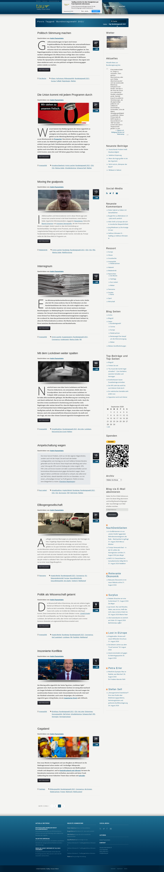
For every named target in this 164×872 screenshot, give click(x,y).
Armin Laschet (70, 165)
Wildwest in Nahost (115, 170)
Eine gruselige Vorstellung (79, 856)
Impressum (120, 868)
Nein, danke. (85, 11)
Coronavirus (56, 339)
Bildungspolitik (69, 78)
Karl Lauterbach (57, 637)
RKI (81, 339)
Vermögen (55, 717)
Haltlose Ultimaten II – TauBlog (75, 853)
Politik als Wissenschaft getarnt (56, 594)
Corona (112, 327)
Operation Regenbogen (67, 481)
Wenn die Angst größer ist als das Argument (47, 849)
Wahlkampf (82, 581)
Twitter (110, 193)
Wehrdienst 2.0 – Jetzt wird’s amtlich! (84, 831)
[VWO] (71, 11)
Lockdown (87, 429)
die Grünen (62, 493)
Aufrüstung (59, 78)
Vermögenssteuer (65, 717)
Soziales (110, 292)
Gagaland (43, 728)
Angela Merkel (67, 490)
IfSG (94, 250)
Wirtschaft (111, 301)
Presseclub (58, 139)
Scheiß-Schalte (85, 613)
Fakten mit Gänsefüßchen (83, 828)
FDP (68, 493)
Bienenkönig (78, 221)
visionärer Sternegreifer (64, 223)
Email (117, 193)
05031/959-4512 (104, 851)
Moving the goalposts (50, 181)
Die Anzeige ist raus (82, 839)
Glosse (110, 255)
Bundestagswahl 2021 (82, 78)
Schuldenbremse (70, 168)
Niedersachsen (55, 792)
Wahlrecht (69, 792)
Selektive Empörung (115, 155)
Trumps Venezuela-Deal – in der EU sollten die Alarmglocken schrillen (117, 550)
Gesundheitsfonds (76, 578)
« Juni (108, 427)
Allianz (53, 78)
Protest (62, 792)
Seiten (110, 321)
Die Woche (42, 78)
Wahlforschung (67, 252)
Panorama (42, 575)
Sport (110, 298)
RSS (107, 193)
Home (105, 24)
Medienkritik (43, 250)
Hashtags (42, 789)
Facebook (114, 193)
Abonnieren (112, 515)
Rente (112, 294)
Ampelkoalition (57, 429)
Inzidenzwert (65, 339)
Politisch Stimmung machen (54, 32)
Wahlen (73, 81)
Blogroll (110, 318)
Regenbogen (66, 81)
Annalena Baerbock (58, 165)
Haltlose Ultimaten (90, 853)
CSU (53, 168)
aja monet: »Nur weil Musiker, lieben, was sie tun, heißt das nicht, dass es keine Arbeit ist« (118, 609)
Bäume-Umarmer (47, 223)
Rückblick (76, 637)
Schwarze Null (81, 168)
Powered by (66, 11)
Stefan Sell (115, 689)
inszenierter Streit (70, 698)
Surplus (113, 595)
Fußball (58, 81)
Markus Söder (59, 168)
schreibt (82, 776)
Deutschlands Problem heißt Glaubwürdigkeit (46, 828)
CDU (92, 165)
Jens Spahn (67, 581)
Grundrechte (112, 258)
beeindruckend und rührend (70, 770)
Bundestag (65, 250)
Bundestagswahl (115, 323)
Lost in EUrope (117, 632)
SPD (93, 714)
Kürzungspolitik (57, 714)
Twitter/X (75, 581)
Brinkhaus (55, 711)
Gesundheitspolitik (57, 581)
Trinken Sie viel (113, 365)
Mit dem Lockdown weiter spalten (57, 353)
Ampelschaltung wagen (51, 445)
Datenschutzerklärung (54, 1)
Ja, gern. (96, 11)
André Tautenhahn (57, 38)
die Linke (81, 429)
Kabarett (111, 267)
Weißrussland (77, 792)
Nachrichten (112, 274)
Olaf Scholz (73, 493)
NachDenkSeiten (116, 528)
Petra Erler (115, 668)
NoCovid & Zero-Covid (59, 431)
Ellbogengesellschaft (49, 504)
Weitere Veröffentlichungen (117, 346)
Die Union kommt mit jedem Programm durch (64, 94)
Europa (53, 81)
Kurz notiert (43, 490)
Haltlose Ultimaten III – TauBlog (75, 848)
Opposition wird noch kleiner (117, 397)
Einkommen (89, 711)
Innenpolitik (43, 165)
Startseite (113, 868)
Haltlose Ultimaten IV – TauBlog (75, 843)
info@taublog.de (104, 853)
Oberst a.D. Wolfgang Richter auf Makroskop (117, 132)
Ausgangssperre (67, 337)
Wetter (112, 285)
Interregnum (44, 266)
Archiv (110, 315)
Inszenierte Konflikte (49, 650)
